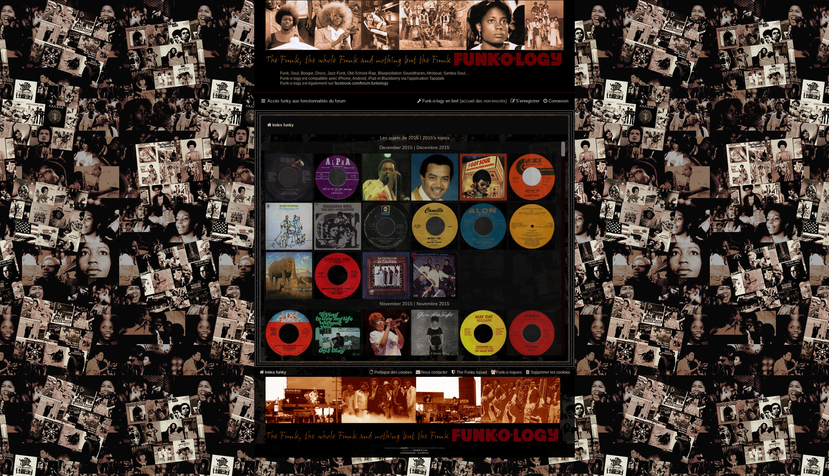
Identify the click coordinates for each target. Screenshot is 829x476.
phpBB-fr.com (420, 450)
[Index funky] (414, 34)
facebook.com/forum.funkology (361, 83)
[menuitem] (555, 101)
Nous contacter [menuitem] (434, 372)
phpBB (404, 448)
